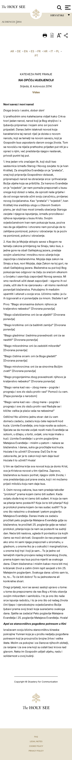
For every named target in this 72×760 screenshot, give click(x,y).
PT (36, 55)
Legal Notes (36, 741)
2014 (19, 21)
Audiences (9, 21)
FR (39, 51)
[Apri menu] (67, 7)
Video (36, 92)
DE (19, 51)
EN (26, 51)
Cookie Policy (36, 746)
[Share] (66, 36)
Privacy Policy (36, 751)
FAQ (36, 737)
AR (12, 51)
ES (32, 51)
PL (57, 51)
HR (45, 51)
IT (52, 51)
